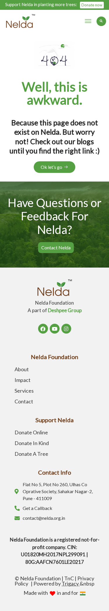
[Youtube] (55, 329)
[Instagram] (66, 329)
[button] (88, 21)
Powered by (56, 583)
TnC (69, 578)
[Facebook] (43, 329)
